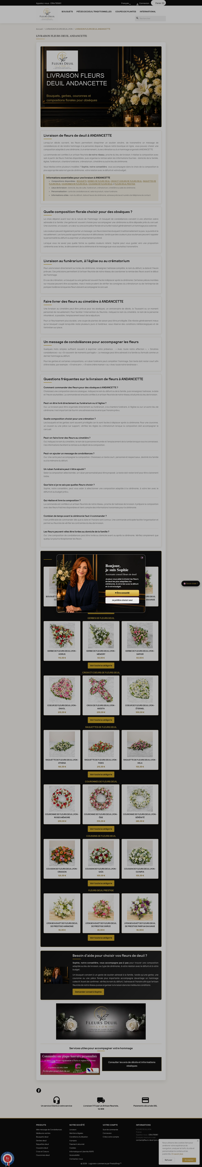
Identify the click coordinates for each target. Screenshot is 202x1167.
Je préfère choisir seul (122, 600)
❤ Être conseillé (122, 593)
